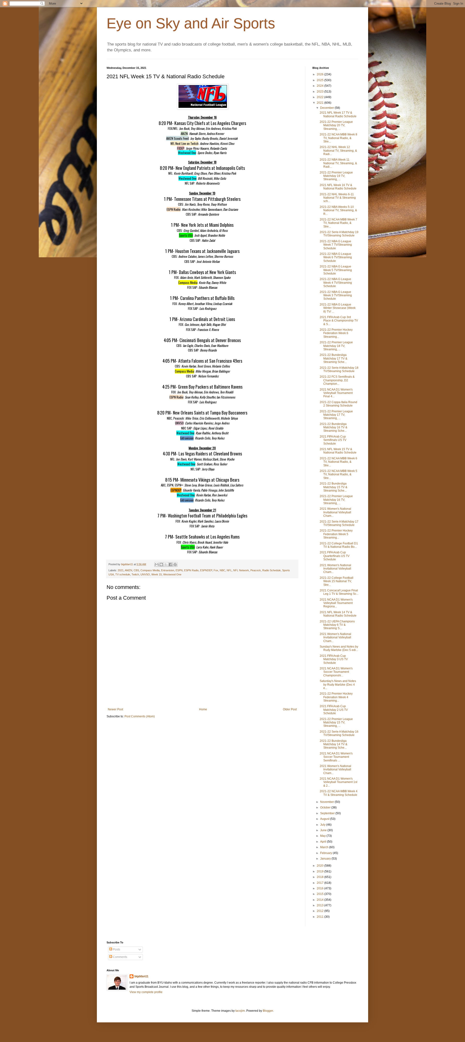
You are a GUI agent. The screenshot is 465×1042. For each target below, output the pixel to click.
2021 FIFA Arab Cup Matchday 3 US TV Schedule (334, 659)
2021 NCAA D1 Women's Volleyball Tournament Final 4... (336, 393)
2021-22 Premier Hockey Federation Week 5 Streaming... (336, 534)
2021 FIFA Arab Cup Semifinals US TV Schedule (333, 440)
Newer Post (115, 709)
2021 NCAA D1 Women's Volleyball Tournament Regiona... (336, 603)
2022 (320, 97)
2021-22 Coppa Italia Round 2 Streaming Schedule (338, 403)
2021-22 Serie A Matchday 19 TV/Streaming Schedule (339, 233)
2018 (320, 877)
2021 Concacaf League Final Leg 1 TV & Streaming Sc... (339, 592)
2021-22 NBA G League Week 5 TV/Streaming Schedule (336, 270)
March (324, 847)
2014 (320, 899)
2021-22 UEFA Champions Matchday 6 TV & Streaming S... (337, 625)
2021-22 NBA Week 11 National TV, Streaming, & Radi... (338, 163)
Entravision (167, 570)
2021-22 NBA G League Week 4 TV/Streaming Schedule (336, 282)
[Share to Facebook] (170, 564)
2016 (320, 888)
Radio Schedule (271, 570)
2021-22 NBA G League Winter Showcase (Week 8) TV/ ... (338, 308)
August (325, 819)
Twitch (135, 574)
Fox (216, 570)
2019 (320, 871)
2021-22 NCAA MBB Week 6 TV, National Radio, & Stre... (338, 462)
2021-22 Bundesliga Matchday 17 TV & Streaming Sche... (333, 358)
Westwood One (172, 574)
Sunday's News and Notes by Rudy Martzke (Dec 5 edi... (339, 648)
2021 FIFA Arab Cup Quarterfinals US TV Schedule (334, 556)
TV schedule (122, 574)
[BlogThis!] (161, 564)
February (326, 853)
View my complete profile (146, 992)
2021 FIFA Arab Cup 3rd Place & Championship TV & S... (339, 320)
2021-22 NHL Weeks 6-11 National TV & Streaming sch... (338, 198)
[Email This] (156, 564)
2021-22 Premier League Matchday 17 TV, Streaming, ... (336, 415)
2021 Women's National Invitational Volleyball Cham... (335, 512)
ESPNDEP (206, 570)
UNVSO (145, 574)
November (327, 802)
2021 (121, 570)
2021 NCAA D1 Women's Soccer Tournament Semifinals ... (336, 757)
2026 (320, 74)
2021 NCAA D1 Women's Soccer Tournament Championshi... (336, 672)
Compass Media (150, 570)
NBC (222, 570)
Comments (119, 957)
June (323, 830)
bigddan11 (141, 976)
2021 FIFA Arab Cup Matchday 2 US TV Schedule (334, 710)
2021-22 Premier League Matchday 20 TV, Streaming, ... (336, 125)
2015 (320, 894)
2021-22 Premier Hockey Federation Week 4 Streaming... (336, 697)
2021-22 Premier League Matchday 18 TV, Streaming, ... (336, 346)
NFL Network (241, 570)
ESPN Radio (191, 570)
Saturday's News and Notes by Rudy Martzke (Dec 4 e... (338, 684)
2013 (320, 905)
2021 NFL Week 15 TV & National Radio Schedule (338, 450)
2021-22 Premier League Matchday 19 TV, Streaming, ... (336, 176)
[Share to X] (165, 564)
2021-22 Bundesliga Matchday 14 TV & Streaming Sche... (333, 744)
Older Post (290, 709)
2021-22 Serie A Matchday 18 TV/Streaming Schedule (339, 369)
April (323, 841)
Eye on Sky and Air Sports (191, 23)
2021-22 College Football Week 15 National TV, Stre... (336, 581)
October (325, 807)
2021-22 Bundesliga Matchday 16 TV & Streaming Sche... (333, 427)
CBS (136, 570)
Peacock (255, 570)
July (323, 824)
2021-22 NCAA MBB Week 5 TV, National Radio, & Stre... (338, 474)
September (327, 813)
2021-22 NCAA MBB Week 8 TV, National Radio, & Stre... (338, 138)
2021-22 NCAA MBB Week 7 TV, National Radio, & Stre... (338, 223)
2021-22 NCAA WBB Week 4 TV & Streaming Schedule (338, 793)
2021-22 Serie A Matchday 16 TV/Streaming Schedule (339, 733)
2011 (320, 916)
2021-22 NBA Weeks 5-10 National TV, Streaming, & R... (338, 210)
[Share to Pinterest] (175, 564)
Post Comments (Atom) (139, 716)
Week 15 (156, 574)
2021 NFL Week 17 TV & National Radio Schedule (338, 114)
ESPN (179, 570)
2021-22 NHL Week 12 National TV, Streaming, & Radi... (338, 150)
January (326, 858)
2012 (320, 911)
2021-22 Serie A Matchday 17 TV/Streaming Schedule (339, 523)
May (323, 836)
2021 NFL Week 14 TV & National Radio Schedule (338, 614)
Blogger (268, 1010)
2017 (320, 883)
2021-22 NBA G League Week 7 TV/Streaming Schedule (336, 245)
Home (203, 709)
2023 (320, 91)
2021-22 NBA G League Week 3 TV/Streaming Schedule (336, 295)
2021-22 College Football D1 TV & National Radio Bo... (339, 545)
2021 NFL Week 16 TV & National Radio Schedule (338, 186)
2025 (320, 80)
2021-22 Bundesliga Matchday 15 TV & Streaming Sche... (333, 487)
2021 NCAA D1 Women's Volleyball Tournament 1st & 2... (338, 782)
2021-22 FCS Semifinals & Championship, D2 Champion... (337, 380)
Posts (116, 949)
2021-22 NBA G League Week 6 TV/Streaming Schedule (336, 257)
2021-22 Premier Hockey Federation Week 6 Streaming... (336, 333)
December (327, 108)
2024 (320, 85)
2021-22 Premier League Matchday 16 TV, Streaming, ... (336, 499)
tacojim (240, 1010)
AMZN (128, 570)
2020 (320, 865)
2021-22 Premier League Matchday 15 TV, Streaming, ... (336, 722)
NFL (229, 570)
